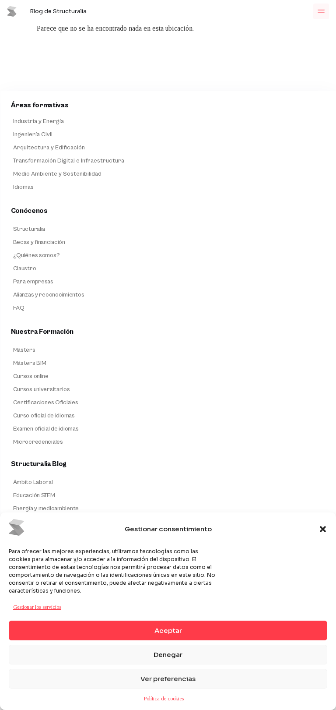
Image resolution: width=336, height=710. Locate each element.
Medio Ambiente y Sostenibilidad (57, 173)
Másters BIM (29, 363)
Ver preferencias (168, 679)
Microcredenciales (38, 441)
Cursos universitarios (41, 389)
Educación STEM (34, 495)
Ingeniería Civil (32, 134)
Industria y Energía (38, 121)
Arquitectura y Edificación (49, 147)
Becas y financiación (39, 242)
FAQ (18, 307)
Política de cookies (164, 699)
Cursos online (31, 376)
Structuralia (29, 229)
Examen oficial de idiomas (46, 428)
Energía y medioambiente (46, 508)
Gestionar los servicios (37, 607)
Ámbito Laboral (33, 482)
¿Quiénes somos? (36, 255)
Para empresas (33, 281)
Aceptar (168, 630)
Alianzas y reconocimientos (48, 294)
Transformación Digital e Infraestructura (68, 160)
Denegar (168, 654)
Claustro (24, 268)
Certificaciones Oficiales (45, 402)
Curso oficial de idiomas (44, 415)
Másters (24, 349)
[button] (322, 529)
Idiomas (23, 187)
